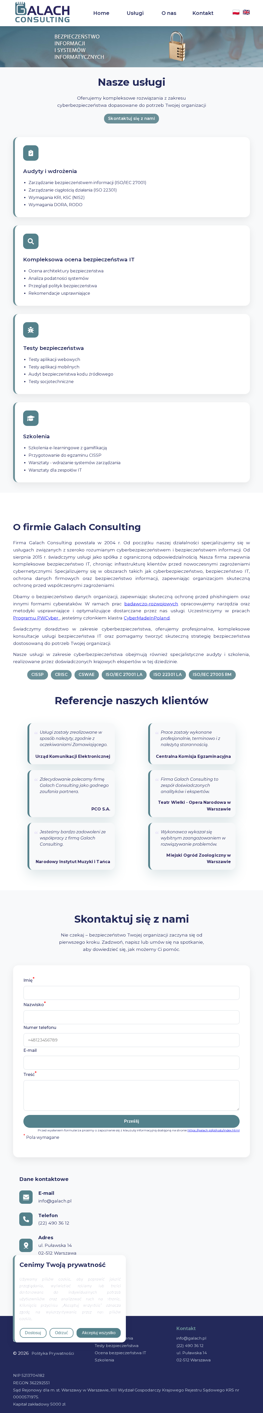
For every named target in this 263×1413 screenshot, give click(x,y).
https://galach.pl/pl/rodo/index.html (213, 1130)
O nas (169, 13)
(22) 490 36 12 (189, 1345)
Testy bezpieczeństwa (116, 1345)
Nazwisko (34, 1004)
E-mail (30, 1050)
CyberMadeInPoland (147, 617)
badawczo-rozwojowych (151, 603)
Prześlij (131, 1121)
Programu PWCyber (36, 617)
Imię (28, 979)
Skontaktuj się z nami (131, 118)
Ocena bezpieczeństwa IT (120, 1352)
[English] (246, 13)
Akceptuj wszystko (99, 1333)
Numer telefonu (39, 1027)
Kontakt (202, 13)
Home (101, 13)
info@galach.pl (191, 1338)
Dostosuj (33, 1333)
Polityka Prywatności (53, 1353)
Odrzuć (61, 1333)
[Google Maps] (26, 1245)
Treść (29, 1074)
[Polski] (236, 13)
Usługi (135, 13)
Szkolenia (104, 1360)
